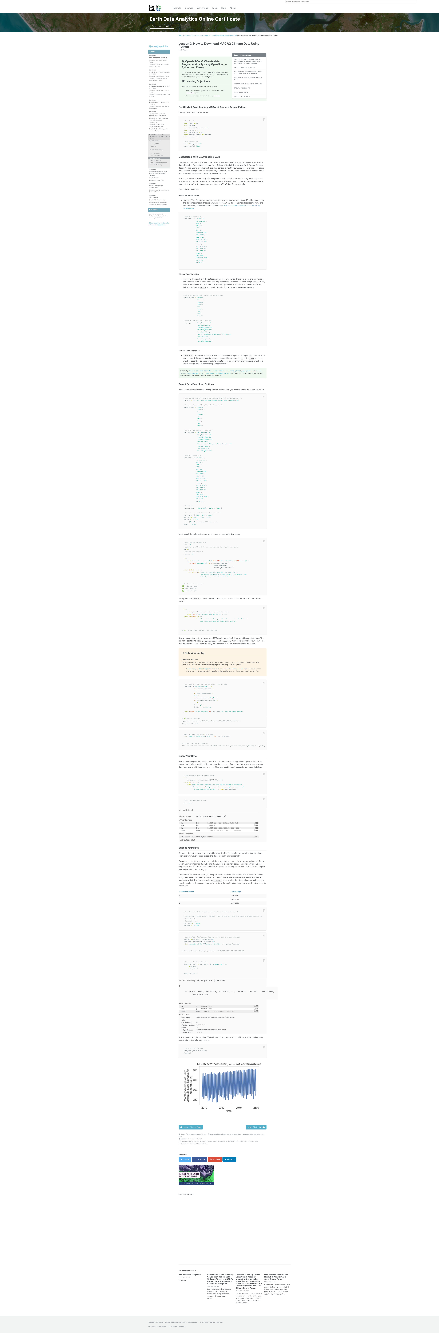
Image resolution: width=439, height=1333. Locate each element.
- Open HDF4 (153, 146)
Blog (223, 8)
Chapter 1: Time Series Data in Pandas (158, 61)
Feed (183, 1326)
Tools (214, 8)
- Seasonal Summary (156, 165)
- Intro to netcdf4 (155, 153)
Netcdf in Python (255, 1127)
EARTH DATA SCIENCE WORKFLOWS (156, 187)
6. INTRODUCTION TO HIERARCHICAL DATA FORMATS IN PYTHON (159, 136)
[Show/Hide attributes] (255, 823)
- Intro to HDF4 (154, 144)
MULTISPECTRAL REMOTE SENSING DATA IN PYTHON (157, 115)
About (233, 8)
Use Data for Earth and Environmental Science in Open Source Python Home (158, 216)
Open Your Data (241, 92)
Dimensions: (185, 816)
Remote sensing (194, 1134)
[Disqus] (223, 1227)
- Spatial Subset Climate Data (158, 162)
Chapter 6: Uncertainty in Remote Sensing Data (159, 107)
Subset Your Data (242, 96)
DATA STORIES (153, 197)
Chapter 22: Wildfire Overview (158, 204)
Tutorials (177, 8)
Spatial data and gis (251, 1134)
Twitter (162, 1326)
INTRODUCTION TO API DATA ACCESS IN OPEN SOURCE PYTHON (158, 173)
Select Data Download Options (248, 84)
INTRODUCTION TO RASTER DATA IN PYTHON (159, 87)
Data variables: (186, 834)
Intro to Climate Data (191, 1127)
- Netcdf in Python (155, 160)
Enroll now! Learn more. (162, 26)
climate (203, 1134)
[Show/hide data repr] (180, 993)
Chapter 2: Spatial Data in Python (159, 76)
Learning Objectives (245, 67)
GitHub (173, 1326)
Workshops (202, 8)
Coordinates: (186, 820)
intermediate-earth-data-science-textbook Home (158, 224)
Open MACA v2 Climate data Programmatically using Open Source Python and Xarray (247, 61)
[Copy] (263, 119)
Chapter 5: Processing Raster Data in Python (159, 95)
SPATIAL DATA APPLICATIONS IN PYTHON (159, 103)
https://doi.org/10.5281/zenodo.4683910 (193, 1143)
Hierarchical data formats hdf (226, 35)
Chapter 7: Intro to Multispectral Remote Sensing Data (158, 119)
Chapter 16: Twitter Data (156, 180)
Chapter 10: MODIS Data (156, 127)
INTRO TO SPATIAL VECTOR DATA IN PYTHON (159, 73)
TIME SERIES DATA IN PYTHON (158, 58)
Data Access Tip (243, 88)
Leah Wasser (183, 50)
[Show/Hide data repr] (257, 823)
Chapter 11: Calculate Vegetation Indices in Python (158, 130)
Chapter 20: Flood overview (157, 200)
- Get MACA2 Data (154, 158)
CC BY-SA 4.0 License (239, 1141)
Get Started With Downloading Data (248, 79)
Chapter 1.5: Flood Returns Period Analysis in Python (159, 65)
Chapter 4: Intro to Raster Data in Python (159, 91)
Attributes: (187, 840)
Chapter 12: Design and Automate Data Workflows (159, 191)
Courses (189, 8)
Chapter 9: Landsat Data (156, 124)
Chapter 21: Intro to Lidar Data (158, 202)
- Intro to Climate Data (156, 155)
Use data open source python (203, 35)
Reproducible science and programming (225, 1134)
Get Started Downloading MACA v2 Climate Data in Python (248, 72)
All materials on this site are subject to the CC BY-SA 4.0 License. (194, 1322)
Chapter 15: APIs (154, 178)
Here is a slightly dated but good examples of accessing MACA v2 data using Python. (216, 669)
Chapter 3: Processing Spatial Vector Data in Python (158, 79)
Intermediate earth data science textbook (158, 47)
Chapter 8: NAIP (154, 122)
